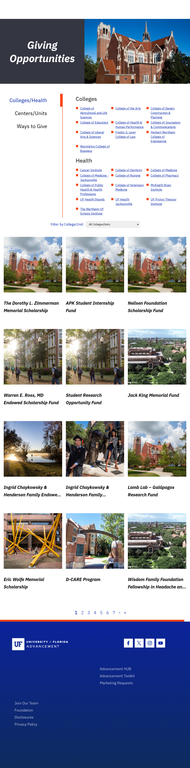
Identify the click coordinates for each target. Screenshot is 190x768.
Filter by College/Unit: (67, 224)
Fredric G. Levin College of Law (125, 134)
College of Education (94, 122)
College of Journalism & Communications (165, 125)
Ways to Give (32, 126)
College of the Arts (128, 108)
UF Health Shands (92, 199)
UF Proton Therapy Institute (163, 202)
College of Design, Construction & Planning (163, 113)
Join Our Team (26, 703)
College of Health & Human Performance (129, 125)
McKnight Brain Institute (161, 187)
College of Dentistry (128, 170)
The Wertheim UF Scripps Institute (92, 211)
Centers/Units (31, 113)
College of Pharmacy (165, 175)
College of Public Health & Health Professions (91, 189)
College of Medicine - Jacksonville (94, 178)
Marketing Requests (116, 682)
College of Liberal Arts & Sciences (92, 134)
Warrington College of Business (95, 149)
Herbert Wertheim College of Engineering (163, 136)
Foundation (23, 710)
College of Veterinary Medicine (129, 187)
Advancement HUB (115, 668)
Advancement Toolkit (117, 675)
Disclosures (24, 717)
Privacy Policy (25, 724)
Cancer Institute (91, 170)
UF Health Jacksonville (123, 202)
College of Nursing (127, 175)
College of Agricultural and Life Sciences (93, 113)
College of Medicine (164, 170)
